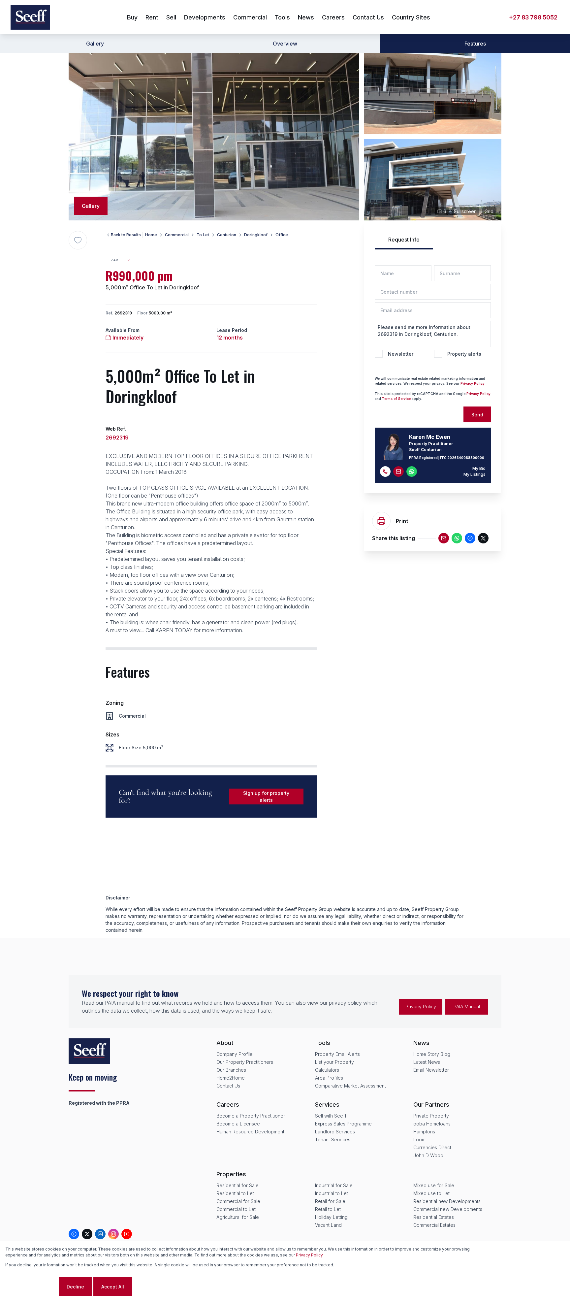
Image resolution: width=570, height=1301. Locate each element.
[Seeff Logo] (30, 17)
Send (477, 414)
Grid (489, 211)
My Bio (479, 468)
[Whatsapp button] (411, 471)
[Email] (443, 538)
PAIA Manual (467, 1006)
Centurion (226, 234)
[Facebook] (470, 538)
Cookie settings (31, 1286)
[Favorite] (78, 240)
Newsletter (400, 354)
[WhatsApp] (457, 538)
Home (151, 234)
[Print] (381, 521)
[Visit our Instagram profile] (113, 1234)
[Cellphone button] (385, 471)
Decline (75, 1286)
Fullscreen (465, 211)
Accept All (112, 1286)
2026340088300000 (465, 458)
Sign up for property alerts (266, 796)
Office (281, 234)
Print (402, 521)
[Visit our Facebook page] (74, 1234)
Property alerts (464, 354)
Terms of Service (396, 399)
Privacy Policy (472, 383)
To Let (203, 234)
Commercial (177, 234)
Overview (285, 43)
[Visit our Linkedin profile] (100, 1234)
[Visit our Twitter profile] (87, 1234)
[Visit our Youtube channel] (126, 1234)
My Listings (474, 474)
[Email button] (398, 471)
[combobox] (123, 260)
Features (475, 43)
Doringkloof (256, 234)
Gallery (95, 43)
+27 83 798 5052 (533, 17)
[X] (483, 538)
